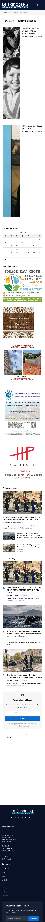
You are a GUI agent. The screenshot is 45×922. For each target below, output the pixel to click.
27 (22, 252)
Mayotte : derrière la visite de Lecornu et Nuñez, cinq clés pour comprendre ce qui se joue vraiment (29, 535)
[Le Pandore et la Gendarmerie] (15, 5)
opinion (4, 884)
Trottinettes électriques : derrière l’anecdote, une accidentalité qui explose (29, 547)
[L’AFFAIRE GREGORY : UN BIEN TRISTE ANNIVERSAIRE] (11, 73)
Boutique (5, 896)
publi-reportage (7, 888)
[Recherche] (37, 5)
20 (22, 249)
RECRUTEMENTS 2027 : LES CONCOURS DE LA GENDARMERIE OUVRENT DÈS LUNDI (21, 518)
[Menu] (41, 5)
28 (28, 252)
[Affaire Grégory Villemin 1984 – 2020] (11, 171)
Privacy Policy (19, 726)
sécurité (4, 872)
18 (11, 249)
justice (4, 876)
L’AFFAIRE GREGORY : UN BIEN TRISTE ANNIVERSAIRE (31, 30)
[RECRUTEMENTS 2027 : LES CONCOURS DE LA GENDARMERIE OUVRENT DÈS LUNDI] (22, 502)
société (4, 880)
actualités (5, 868)
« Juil (4, 260)
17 (5, 249)
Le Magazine (6, 892)
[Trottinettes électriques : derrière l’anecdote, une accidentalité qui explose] (9, 548)
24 (5, 252)
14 (28, 246)
